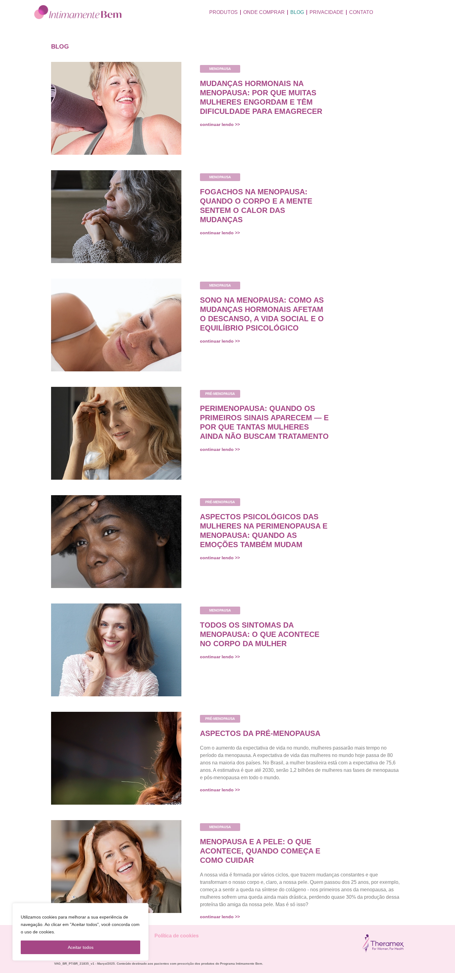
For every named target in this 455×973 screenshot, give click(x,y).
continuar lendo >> (220, 124)
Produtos (223, 12)
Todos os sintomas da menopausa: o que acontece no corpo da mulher (259, 634)
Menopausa (220, 69)
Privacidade (327, 12)
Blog (297, 12)
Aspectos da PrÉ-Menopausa (260, 733)
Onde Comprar (264, 12)
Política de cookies (176, 935)
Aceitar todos (80, 947)
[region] (80, 932)
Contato (361, 12)
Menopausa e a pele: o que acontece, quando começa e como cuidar (260, 850)
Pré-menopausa (220, 394)
